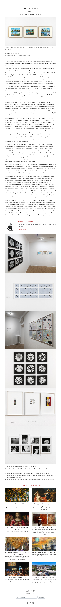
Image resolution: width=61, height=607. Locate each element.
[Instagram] (33, 603)
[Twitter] (30, 603)
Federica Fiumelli (35, 14)
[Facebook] (27, 603)
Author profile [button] (22, 229)
